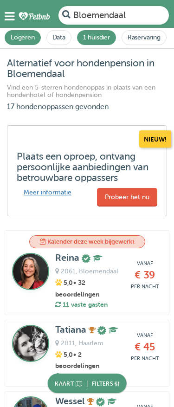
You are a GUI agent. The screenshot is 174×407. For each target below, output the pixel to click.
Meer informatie (47, 192)
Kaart (65, 384)
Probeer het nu (127, 197)
